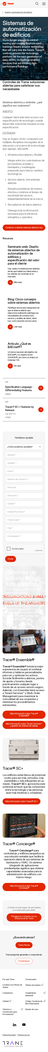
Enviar (10, 559)
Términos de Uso (23, 1035)
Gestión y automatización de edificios (18, 12)
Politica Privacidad (9, 1035)
